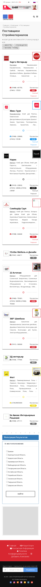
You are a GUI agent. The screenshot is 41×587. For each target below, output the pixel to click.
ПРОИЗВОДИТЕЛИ (21, 45)
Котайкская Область (15, 472)
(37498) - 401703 (16, 88)
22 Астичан (15, 272)
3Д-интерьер (16, 356)
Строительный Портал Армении (23, 577)
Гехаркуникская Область (17, 468)
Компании (14, 25)
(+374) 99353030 (16, 403)
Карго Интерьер (18, 62)
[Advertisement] (20, 521)
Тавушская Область (15, 482)
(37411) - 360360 (16, 344)
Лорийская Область (15, 475)
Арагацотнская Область (17, 455)
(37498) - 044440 (16, 234)
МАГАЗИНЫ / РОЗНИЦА (11, 48)
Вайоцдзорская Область (17, 465)
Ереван (10, 451)
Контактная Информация (23, 548)
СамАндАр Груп (18, 208)
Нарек (13, 159)
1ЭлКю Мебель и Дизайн (23, 252)
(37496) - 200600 (16, 136)
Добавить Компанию (20, 556)
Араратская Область (15, 458)
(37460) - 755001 (16, 298)
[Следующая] (39, 433)
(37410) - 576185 (15, 139)
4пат (12, 377)
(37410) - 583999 (15, 301)
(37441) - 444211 (16, 255)
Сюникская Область (15, 479)
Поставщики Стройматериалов (16, 26)
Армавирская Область (16, 462)
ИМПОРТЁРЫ (8, 45)
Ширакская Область (15, 485)
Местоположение (15, 444)
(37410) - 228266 (15, 188)
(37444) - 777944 (16, 360)
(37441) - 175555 (15, 90)
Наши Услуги (28, 545)
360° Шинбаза (17, 318)
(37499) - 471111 (16, 421)
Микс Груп (15, 110)
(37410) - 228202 (16, 185)
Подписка (30, 570)
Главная (6, 25)
